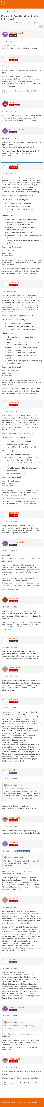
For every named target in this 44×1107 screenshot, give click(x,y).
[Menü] (41, 3)
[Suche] (30, 3)
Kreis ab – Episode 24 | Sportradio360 (16, 433)
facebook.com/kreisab (10, 251)
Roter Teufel (24, 1083)
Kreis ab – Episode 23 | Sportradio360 (16, 316)
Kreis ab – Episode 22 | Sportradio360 (16, 196)
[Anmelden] (35, 3)
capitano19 (24, 91)
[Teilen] (41, 26)
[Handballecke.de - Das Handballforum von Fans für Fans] (3, 3)
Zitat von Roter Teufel (15, 785)
